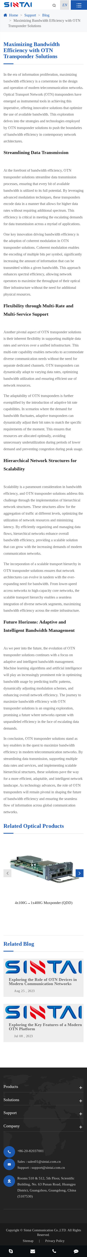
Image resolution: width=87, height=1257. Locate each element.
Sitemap (28, 1241)
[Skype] (11, 1252)
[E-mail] (32, 1252)
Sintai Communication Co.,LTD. (45, 1230)
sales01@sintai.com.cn (44, 1161)
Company (11, 1126)
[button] (7, 873)
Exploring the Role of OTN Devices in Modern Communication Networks (43, 981)
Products (10, 1086)
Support (30, 15)
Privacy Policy (54, 1241)
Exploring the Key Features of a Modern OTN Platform (45, 1027)
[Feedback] (76, 1252)
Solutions (11, 1099)
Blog (45, 15)
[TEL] (54, 1252)
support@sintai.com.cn (48, 1167)
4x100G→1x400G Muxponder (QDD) (43, 903)
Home (13, 15)
